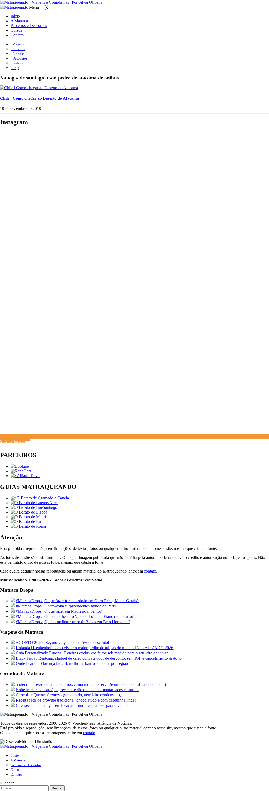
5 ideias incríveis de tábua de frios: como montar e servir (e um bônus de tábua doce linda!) (91, 684)
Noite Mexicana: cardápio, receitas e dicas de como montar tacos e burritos (77, 689)
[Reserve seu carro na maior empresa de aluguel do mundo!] (21, 471)
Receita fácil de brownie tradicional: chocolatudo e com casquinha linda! (76, 700)
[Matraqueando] (14, 7)
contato (150, 571)
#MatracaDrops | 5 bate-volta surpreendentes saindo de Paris (66, 606)
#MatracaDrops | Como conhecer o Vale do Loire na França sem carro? (75, 616)
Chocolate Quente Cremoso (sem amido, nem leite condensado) (68, 695)
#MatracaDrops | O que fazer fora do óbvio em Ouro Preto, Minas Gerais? (77, 600)
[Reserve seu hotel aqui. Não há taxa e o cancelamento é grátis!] (20, 466)
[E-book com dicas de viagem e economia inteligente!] (34, 502)
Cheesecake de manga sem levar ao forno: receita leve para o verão (71, 705)
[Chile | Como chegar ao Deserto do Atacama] (39, 87)
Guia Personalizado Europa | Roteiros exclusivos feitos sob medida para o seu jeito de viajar (92, 653)
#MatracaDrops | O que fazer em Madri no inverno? (59, 611)
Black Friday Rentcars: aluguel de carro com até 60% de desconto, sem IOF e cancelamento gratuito (99, 658)
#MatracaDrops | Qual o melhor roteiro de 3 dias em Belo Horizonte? (73, 621)
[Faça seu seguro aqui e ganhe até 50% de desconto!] (25, 475)
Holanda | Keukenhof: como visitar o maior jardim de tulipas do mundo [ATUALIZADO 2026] (95, 647)
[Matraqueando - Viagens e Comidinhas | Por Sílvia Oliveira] (51, 2)
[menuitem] (15, 16)
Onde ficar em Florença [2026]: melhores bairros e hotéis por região (72, 663)
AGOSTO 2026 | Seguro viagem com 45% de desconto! (62, 642)
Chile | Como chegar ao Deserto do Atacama (39, 98)
